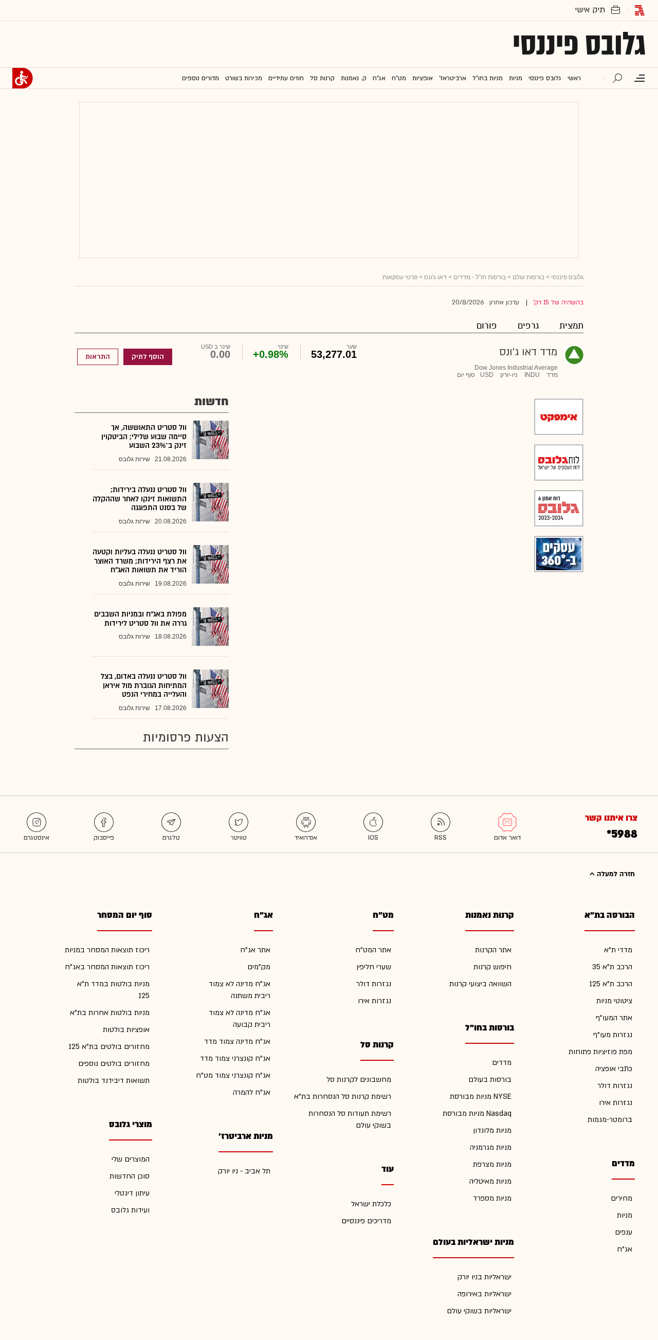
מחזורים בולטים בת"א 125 (109, 1047)
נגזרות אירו (615, 1103)
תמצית (571, 325)
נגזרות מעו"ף (612, 1035)
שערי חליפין (373, 967)
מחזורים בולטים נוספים (114, 1064)
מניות (624, 1215)
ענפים (623, 1232)
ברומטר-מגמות (610, 1120)
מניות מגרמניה (490, 1147)
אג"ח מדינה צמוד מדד (237, 1041)
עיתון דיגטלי (132, 1193)
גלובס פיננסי (579, 44)
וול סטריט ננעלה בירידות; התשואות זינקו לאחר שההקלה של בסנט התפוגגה (140, 499)
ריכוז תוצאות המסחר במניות (107, 950)
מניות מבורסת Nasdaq (477, 1113)
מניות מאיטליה (490, 1181)
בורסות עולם (528, 277)
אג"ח (624, 1249)
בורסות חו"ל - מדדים (479, 277)
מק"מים (258, 967)
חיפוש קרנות (492, 967)
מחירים (621, 1198)
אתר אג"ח (255, 950)
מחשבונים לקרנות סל (358, 1079)
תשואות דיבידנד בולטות (114, 1080)
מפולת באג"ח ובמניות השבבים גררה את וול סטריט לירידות (140, 618)
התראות (97, 356)
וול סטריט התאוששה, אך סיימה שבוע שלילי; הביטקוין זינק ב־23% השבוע (144, 436)
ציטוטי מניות (614, 1001)
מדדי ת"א (618, 950)
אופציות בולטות (126, 1030)
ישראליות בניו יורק (484, 1277)
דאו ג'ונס (435, 277)
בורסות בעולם (489, 1079)
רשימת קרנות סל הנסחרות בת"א (342, 1096)
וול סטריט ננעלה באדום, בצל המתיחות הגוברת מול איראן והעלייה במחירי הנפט (144, 685)
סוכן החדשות (129, 1176)
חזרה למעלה (615, 874)
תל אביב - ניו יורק (244, 1171)
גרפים (528, 325)
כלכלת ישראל (371, 1204)
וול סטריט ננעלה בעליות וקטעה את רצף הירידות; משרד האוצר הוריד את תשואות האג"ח (140, 561)
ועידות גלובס (130, 1210)
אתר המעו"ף (614, 1018)
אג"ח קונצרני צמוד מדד (235, 1058)
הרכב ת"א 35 (612, 967)
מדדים (501, 1062)
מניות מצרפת (492, 1164)
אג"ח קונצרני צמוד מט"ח (233, 1075)
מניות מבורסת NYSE (480, 1096)
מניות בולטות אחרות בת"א (110, 1013)
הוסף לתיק (148, 356)
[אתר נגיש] (22, 78)
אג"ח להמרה (251, 1092)
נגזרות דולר (614, 1086)
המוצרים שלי (131, 1159)
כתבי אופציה (613, 1069)
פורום (487, 325)
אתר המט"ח (373, 950)
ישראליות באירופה (484, 1294)
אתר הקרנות (493, 950)
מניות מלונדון (492, 1130)
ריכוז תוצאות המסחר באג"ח (107, 967)
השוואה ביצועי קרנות (480, 984)
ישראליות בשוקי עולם (479, 1311)
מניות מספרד (492, 1198)
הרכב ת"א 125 (610, 984)
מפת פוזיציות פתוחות (600, 1052)
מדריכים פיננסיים (366, 1221)
